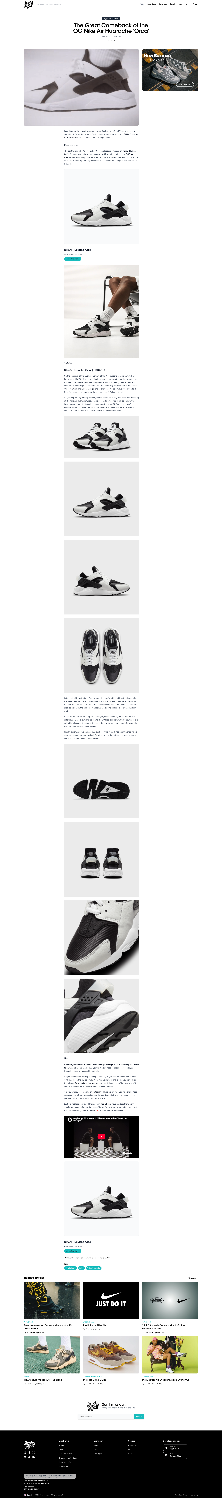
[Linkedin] (33, 1457)
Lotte (29, 1384)
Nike (127, 134)
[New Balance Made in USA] (170, 70)
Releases (163, 5)
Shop (195, 5)
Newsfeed (28, 1322)
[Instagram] (25, 1452)
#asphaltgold (71, 1268)
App (188, 5)
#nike (81, 1268)
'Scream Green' (70, 389)
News (180, 5)
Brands (61, 1445)
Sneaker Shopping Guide (68, 1458)
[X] (33, 1452)
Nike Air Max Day (65, 1454)
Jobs (95, 1450)
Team (26, 1376)
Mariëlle (30, 1332)
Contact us (132, 1445)
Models (61, 1450)
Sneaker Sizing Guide (92, 1376)
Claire (88, 1329)
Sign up (139, 1417)
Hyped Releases (111, 18)
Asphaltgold (68, 363)
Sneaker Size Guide (66, 1462)
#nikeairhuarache (93, 1268)
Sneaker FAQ (88, 1322)
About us (97, 1445)
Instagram (97, 1092)
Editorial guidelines (103, 1258)
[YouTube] (25, 1457)
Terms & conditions (181, 1495)
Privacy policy (193, 1495)
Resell (172, 5)
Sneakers (151, 5)
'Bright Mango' (88, 389)
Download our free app (85, 1083)
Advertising (98, 1454)
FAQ (129, 1450)
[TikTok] (29, 1457)
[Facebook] (29, 1452)
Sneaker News (148, 1376)
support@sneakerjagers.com (38, 1480)
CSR (130, 1454)
